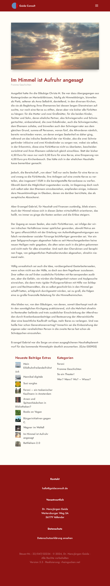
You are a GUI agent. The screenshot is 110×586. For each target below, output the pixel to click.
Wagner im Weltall (33, 427)
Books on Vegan (32, 412)
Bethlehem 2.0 (31, 443)
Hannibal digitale (33, 377)
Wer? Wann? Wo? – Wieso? (74, 379)
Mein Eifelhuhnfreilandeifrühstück (33, 367)
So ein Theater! (65, 374)
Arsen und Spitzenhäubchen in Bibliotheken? (30, 402)
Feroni (60, 364)
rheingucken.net (70, 562)
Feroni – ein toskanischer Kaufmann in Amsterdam (38, 392)
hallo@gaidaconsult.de (55, 488)
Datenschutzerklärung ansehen (55, 538)
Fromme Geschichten (21, 84)
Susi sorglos (30, 383)
